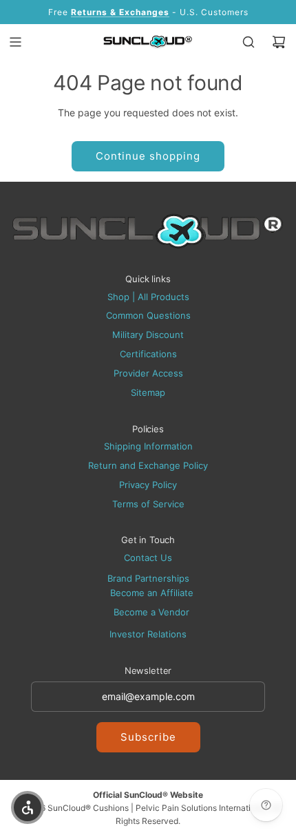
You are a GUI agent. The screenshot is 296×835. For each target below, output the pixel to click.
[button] (27, 807)
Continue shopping (148, 155)
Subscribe (148, 736)
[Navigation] (15, 42)
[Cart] (279, 42)
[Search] (248, 42)
